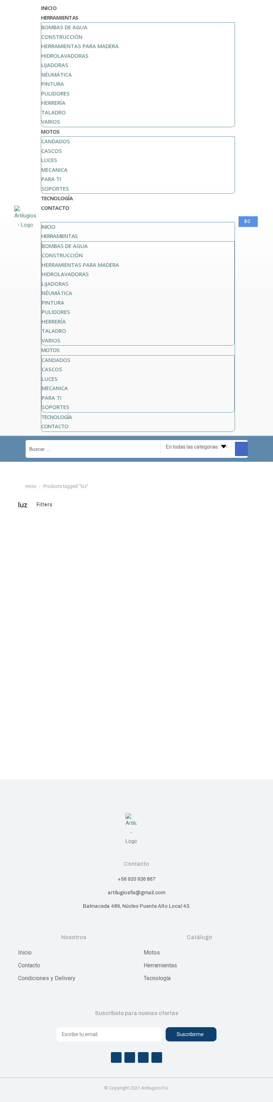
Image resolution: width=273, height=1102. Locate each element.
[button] (138, 217)
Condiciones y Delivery (46, 978)
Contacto (55, 207)
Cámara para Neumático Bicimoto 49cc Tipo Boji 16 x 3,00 (55, 610)
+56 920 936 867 (137, 879)
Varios (50, 121)
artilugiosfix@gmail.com (136, 892)
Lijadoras (54, 64)
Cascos (51, 150)
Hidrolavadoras (65, 55)
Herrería (53, 102)
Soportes (55, 188)
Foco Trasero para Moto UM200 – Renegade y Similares (136, 610)
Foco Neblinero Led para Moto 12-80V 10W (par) (218, 632)
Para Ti (51, 178)
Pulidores (55, 93)
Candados (55, 141)
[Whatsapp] (143, 1057)
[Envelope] (156, 1057)
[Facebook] (116, 1057)
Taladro (53, 112)
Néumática (56, 74)
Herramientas (59, 17)
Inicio (49, 7)
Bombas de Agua (64, 27)
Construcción (61, 36)
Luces (49, 160)
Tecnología (57, 198)
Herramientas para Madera (80, 46)
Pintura (52, 83)
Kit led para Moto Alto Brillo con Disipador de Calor (55, 742)
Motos (50, 131)
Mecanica (54, 169)
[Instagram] (129, 1057)
